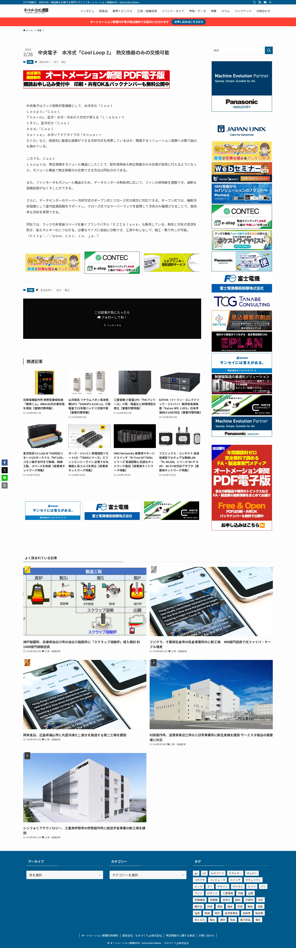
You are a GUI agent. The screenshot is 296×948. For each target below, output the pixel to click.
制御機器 (200, 900)
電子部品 (245, 920)
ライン (198, 893)
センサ (198, 886)
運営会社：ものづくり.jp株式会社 (142, 935)
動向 (237, 900)
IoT (204, 873)
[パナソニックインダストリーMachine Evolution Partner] (242, 436)
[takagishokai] (242, 181)
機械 (250, 906)
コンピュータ (217, 880)
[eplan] (242, 350)
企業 (250, 893)
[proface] (242, 202)
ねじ (63, 61)
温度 (197, 913)
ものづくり (217, 873)
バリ (263, 886)
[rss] (259, 2)
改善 (240, 906)
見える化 (200, 920)
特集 (30, 61)
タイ (56, 61)
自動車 (246, 913)
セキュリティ (253, 880)
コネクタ (200, 880)
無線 (207, 913)
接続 (220, 906)
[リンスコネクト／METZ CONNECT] (171, 518)
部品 (232, 920)
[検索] (270, 2)
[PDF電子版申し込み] (96, 87)
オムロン (252, 873)
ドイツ (252, 886)
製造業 (259, 913)
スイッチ (235, 880)
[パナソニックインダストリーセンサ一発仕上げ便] (242, 270)
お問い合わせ (206, 935)
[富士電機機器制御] (112, 518)
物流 (217, 913)
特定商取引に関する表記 (180, 935)
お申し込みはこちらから (188, 22)
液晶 (260, 906)
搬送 (230, 906)
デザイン (222, 886)
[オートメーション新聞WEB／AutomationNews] (36, 11)
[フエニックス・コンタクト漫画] (242, 249)
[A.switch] (171, 270)
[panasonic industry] (242, 110)
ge (196, 873)
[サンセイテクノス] (52, 518)
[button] (5, 462)
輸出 (212, 920)
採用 (209, 906)
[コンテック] (112, 272)
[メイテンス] (242, 329)
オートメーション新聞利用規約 (100, 935)
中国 (240, 893)
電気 (258, 920)
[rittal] (242, 393)
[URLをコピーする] (5, 485)
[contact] (265, 2)
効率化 (226, 900)
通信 (222, 920)
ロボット (212, 893)
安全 (260, 900)
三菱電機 (228, 893)
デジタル (238, 886)
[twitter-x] (254, 2)
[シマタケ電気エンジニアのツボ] (52, 270)
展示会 (198, 906)
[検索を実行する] (269, 50)
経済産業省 (231, 913)
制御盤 (214, 900)
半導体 (249, 900)
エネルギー (44, 61)
